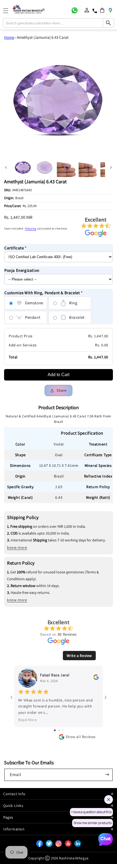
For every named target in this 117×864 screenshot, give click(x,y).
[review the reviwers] (96, 678)
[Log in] (86, 10)
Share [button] (62, 390)
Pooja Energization (21, 270)
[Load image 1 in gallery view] (22, 167)
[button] (102, 10)
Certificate (15, 247)
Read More (27, 719)
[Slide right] (111, 167)
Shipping (30, 228)
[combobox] (58, 23)
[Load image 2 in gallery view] (44, 167)
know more (17, 547)
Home (9, 37)
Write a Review (79, 655)
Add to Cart (58, 374)
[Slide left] (6, 167)
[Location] (110, 10)
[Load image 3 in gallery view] (66, 167)
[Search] (108, 23)
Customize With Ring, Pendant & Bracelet (43, 292)
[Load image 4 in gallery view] (88, 167)
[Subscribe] (107, 774)
